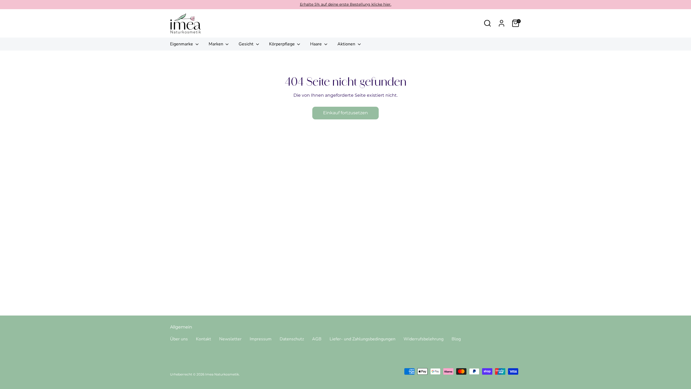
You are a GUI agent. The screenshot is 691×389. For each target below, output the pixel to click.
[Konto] (501, 23)
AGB (316, 339)
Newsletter (230, 339)
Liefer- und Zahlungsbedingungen (362, 339)
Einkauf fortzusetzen (345, 112)
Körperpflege (282, 44)
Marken (216, 44)
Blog (456, 339)
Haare (316, 44)
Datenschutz (292, 339)
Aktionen (346, 44)
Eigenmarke (182, 44)
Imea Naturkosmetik (222, 374)
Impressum (261, 339)
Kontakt (203, 339)
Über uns (179, 339)
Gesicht (247, 44)
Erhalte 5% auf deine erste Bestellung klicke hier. (345, 4)
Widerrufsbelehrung (423, 339)
